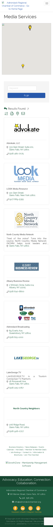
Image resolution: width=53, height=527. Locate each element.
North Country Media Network (20, 234)
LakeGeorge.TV (14, 372)
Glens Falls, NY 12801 (27, 494)
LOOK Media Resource (17, 189)
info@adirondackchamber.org (27, 502)
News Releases (31, 447)
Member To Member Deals (35, 450)
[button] (30, 28)
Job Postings (16, 452)
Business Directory (16, 447)
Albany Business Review (18, 281)
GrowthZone (10, 524)
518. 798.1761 (27, 498)
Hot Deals (19, 450)
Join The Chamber (31, 455)
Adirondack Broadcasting (18, 327)
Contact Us (27, 452)
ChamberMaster (33, 524)
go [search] (27, 95)
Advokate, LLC (13, 143)
